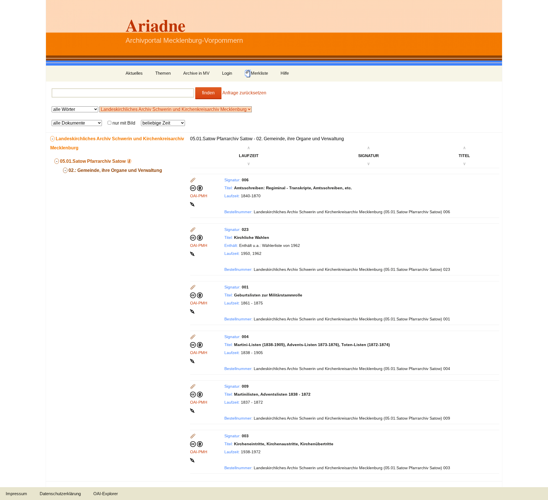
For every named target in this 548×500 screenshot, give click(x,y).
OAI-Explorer (105, 493)
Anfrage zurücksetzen (244, 92)
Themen (163, 73)
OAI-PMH (198, 196)
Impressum (16, 493)
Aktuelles (134, 73)
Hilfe (285, 73)
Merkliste (259, 73)
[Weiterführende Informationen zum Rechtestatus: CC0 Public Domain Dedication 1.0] (196, 188)
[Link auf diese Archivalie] (193, 204)
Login (227, 73)
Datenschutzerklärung (60, 493)
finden (208, 92)
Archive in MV (196, 73)
